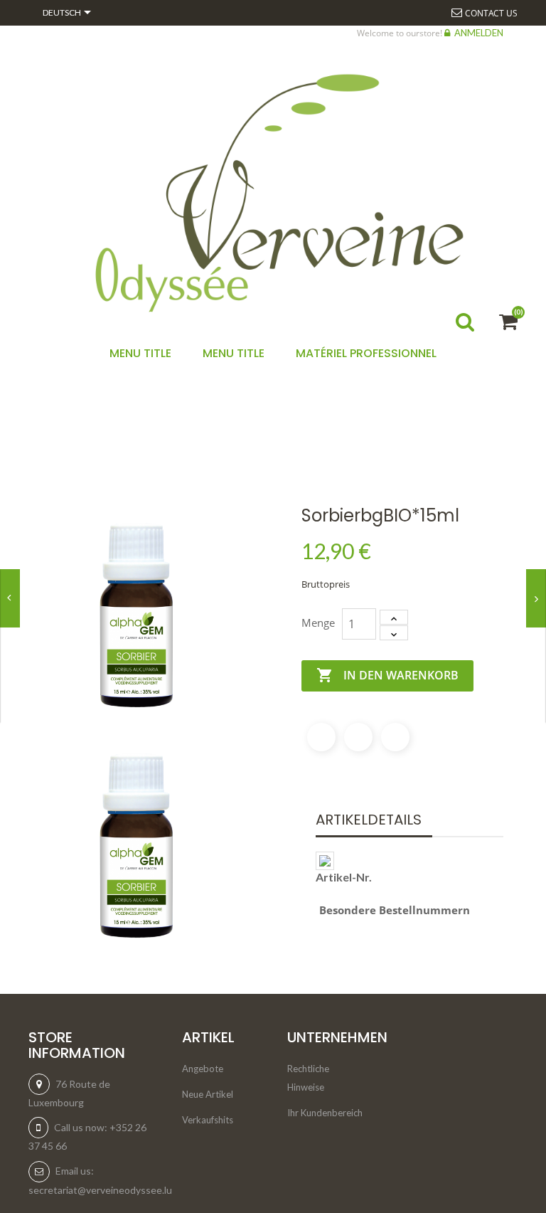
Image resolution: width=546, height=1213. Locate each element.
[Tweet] (358, 737)
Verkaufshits (207, 1119)
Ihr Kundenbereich (325, 1112)
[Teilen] (321, 737)
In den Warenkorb (387, 675)
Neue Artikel (207, 1094)
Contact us (491, 13)
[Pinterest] (395, 737)
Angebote (202, 1068)
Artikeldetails (369, 820)
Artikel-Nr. (344, 877)
